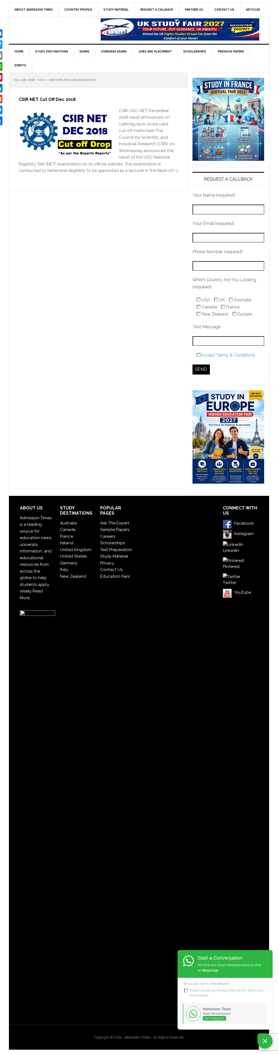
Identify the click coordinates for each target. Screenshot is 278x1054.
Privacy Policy (227, 990)
